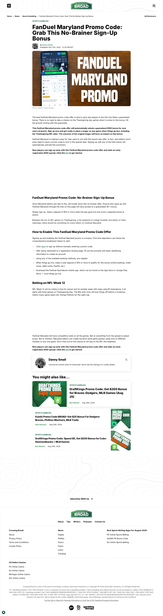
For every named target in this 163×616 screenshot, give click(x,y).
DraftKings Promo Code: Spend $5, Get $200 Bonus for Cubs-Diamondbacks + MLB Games (71, 440)
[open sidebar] (9, 6)
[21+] (71, 607)
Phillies (61, 538)
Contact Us (100, 521)
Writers (76, 521)
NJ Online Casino (16, 570)
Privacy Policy (15, 538)
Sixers (60, 542)
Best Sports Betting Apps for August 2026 (127, 530)
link (67, 153)
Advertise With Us (79, 499)
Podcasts (87, 521)
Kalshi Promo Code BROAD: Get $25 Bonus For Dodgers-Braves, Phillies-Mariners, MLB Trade (67, 418)
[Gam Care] (79, 607)
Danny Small (47, 45)
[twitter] (126, 359)
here (43, 246)
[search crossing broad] (154, 6)
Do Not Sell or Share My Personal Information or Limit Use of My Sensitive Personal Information (81, 600)
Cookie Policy (15, 546)
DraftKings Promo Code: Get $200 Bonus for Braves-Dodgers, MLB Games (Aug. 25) (98, 392)
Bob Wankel (74, 403)
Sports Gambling (40, 21)
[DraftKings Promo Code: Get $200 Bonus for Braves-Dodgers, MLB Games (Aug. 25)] (49, 394)
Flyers (60, 546)
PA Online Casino (16, 566)
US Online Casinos (17, 562)
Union (60, 550)
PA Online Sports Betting (118, 534)
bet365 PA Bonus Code (117, 538)
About (61, 521)
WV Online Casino (17, 578)
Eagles (61, 534)
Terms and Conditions (19, 542)
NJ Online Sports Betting (118, 542)
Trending (62, 554)
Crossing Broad (16, 530)
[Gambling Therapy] (88, 608)
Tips (68, 521)
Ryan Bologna (40, 424)
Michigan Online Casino (19, 574)
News (60, 530)
